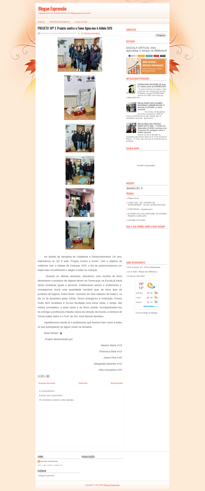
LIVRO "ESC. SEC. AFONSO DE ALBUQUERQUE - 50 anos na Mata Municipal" (147, 204)
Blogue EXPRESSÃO (49, 461)
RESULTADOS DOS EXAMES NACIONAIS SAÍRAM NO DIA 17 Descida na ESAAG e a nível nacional (151, 106)
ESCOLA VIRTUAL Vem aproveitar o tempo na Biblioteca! (146, 49)
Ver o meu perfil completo (50, 465)
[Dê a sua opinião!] (42, 376)
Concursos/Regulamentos (60, 22)
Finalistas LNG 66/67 (136, 276)
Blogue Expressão (52, 8)
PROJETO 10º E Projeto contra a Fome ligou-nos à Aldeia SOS (75, 28)
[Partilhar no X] (45, 376)
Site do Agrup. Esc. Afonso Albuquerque (144, 267)
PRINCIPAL (41, 22)
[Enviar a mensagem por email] (39, 376)
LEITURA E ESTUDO (80, 22)
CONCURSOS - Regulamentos (140, 209)
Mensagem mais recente (46, 383)
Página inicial (83, 383)
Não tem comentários (92, 33)
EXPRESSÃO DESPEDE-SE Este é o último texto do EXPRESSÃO (152, 85)
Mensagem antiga (117, 383)
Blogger (154, 313)
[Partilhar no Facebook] (48, 376)
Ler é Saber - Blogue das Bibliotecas (142, 272)
